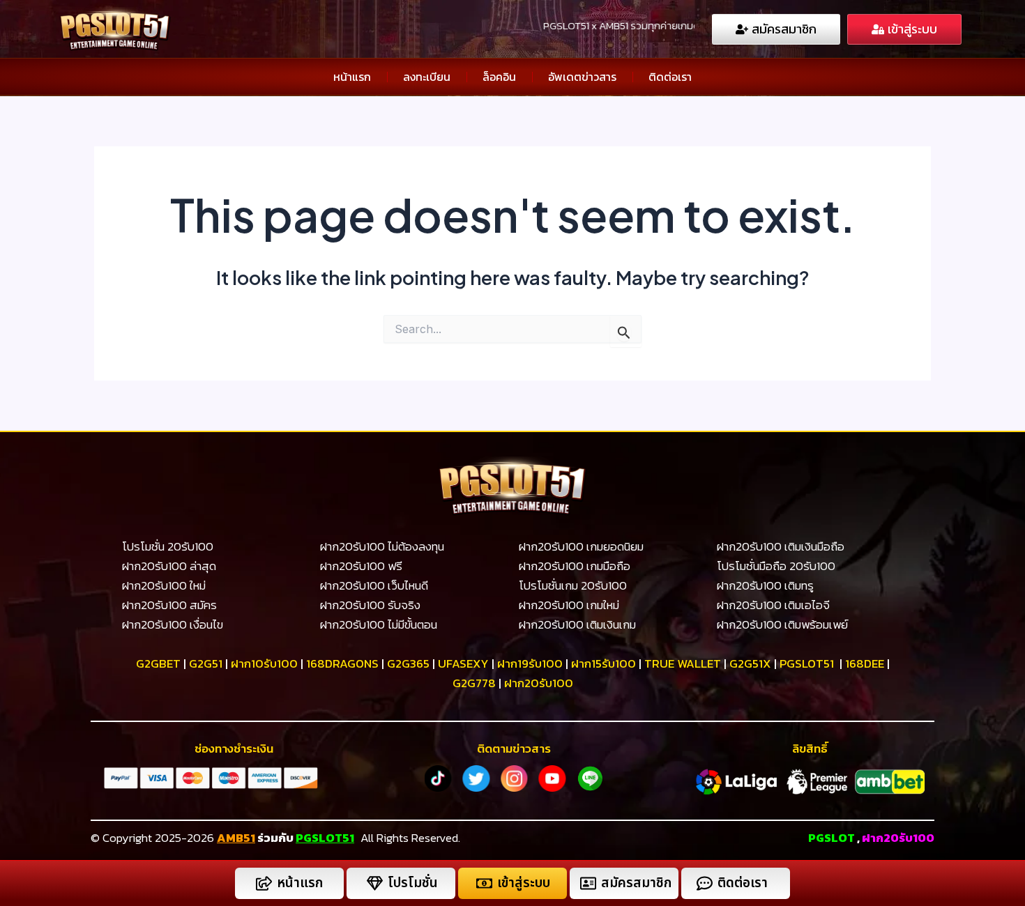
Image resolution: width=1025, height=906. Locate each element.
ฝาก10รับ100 (264, 663)
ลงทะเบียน (426, 76)
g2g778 (474, 683)
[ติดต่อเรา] (705, 883)
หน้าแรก (352, 76)
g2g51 (205, 663)
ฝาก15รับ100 (603, 663)
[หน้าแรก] (264, 883)
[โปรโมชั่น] (375, 883)
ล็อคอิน (499, 76)
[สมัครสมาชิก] (588, 883)
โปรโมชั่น (413, 883)
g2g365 (408, 663)
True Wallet (682, 663)
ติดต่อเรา (670, 76)
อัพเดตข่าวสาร (582, 76)
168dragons (342, 663)
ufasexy (463, 663)
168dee (864, 663)
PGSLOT (831, 838)
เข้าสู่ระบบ (523, 883)
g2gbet (158, 663)
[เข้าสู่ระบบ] (484, 883)
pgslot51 (807, 663)
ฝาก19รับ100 (530, 663)
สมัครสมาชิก (636, 883)
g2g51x (750, 663)
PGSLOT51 (325, 838)
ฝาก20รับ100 (538, 683)
